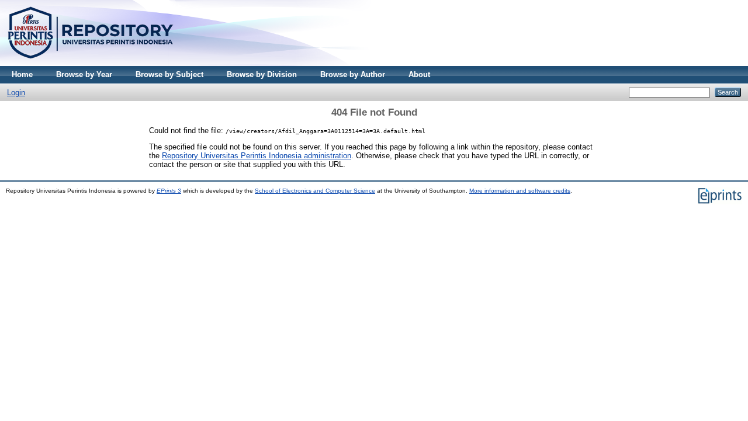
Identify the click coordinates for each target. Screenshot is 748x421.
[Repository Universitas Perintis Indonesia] (90, 63)
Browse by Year (84, 74)
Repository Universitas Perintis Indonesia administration (256, 155)
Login (16, 92)
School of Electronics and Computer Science (315, 190)
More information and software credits (519, 190)
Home (22, 74)
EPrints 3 (169, 190)
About (419, 74)
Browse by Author (352, 74)
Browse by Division (262, 74)
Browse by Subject (169, 74)
